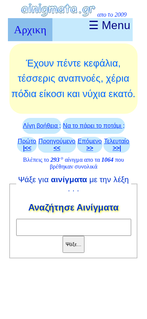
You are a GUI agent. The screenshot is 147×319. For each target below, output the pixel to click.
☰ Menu (109, 25)
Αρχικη (30, 29)
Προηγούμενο (56, 144)
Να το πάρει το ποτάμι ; (93, 125)
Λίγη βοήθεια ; (42, 125)
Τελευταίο (116, 144)
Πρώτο (27, 144)
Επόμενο (90, 144)
